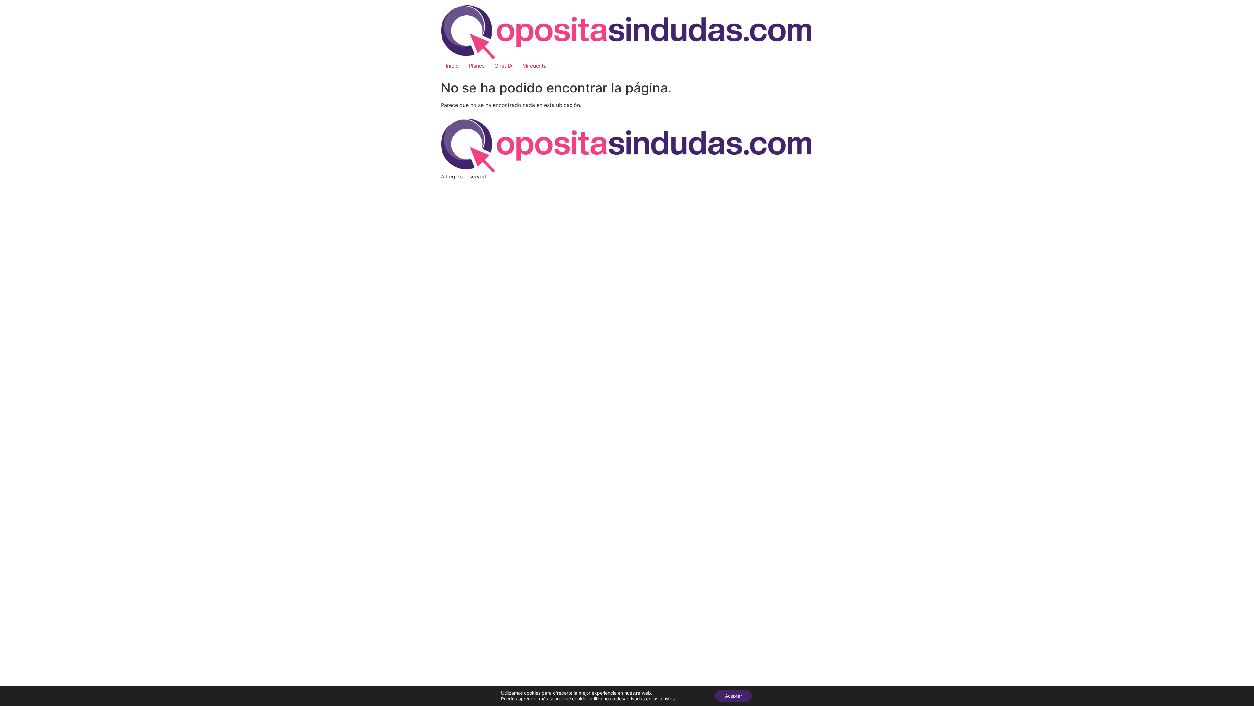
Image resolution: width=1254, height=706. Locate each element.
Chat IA (503, 65)
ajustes (667, 698)
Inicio (452, 65)
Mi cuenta (534, 65)
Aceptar (733, 695)
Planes (477, 65)
